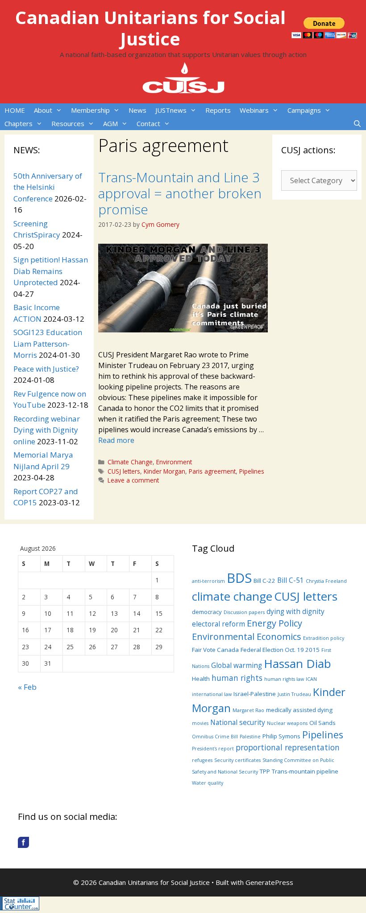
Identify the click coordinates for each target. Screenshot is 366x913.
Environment (174, 462)
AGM (110, 123)
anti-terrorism (208, 581)
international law (212, 694)
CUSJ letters (124, 471)
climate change (232, 596)
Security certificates (237, 760)
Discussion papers (244, 612)
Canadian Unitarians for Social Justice (150, 28)
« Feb (27, 687)
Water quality (207, 783)
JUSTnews (171, 110)
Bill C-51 (290, 580)
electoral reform (218, 624)
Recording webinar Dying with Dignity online (46, 430)
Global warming (236, 665)
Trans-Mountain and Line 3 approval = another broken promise (180, 193)
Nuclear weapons (287, 723)
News (137, 110)
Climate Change (130, 462)
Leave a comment (133, 480)
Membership (90, 110)
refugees (202, 760)
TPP (265, 771)
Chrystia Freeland (326, 581)
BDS (239, 578)
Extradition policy (323, 638)
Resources (67, 123)
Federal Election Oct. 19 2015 (280, 650)
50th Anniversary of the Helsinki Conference (47, 187)
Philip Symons (281, 736)
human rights (237, 677)
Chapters (18, 123)
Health (201, 679)
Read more (116, 440)
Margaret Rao (248, 710)
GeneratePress (269, 882)
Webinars (254, 110)
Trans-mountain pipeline (305, 771)
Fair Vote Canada (215, 650)
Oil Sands (322, 723)
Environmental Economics (246, 637)
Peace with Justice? (46, 369)
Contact (148, 123)
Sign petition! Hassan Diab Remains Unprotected (50, 270)
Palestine (250, 736)
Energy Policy (274, 623)
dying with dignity (295, 611)
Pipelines (251, 471)
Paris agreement (212, 471)
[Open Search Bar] (357, 123)
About (43, 110)
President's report (213, 748)
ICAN (311, 679)
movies (200, 723)
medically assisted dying (299, 710)
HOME (14, 110)
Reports (218, 110)
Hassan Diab (297, 663)
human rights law (284, 679)
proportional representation (288, 747)
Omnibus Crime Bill (215, 736)
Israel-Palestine (254, 694)
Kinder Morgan (164, 471)
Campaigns (304, 110)
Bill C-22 (264, 581)
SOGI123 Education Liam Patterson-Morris (47, 343)
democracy (207, 612)
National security (237, 722)
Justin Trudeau (294, 694)
